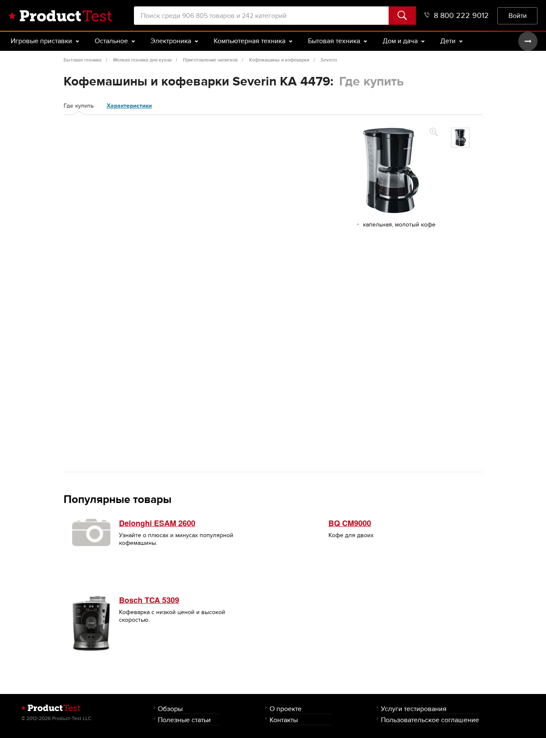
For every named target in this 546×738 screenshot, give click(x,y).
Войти (517, 16)
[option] (460, 137)
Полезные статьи (184, 720)
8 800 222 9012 (461, 15)
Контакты (284, 720)
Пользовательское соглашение (430, 720)
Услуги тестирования (414, 709)
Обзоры (170, 709)
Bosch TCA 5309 (149, 600)
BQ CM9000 (349, 523)
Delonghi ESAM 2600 (157, 523)
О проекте (286, 709)
